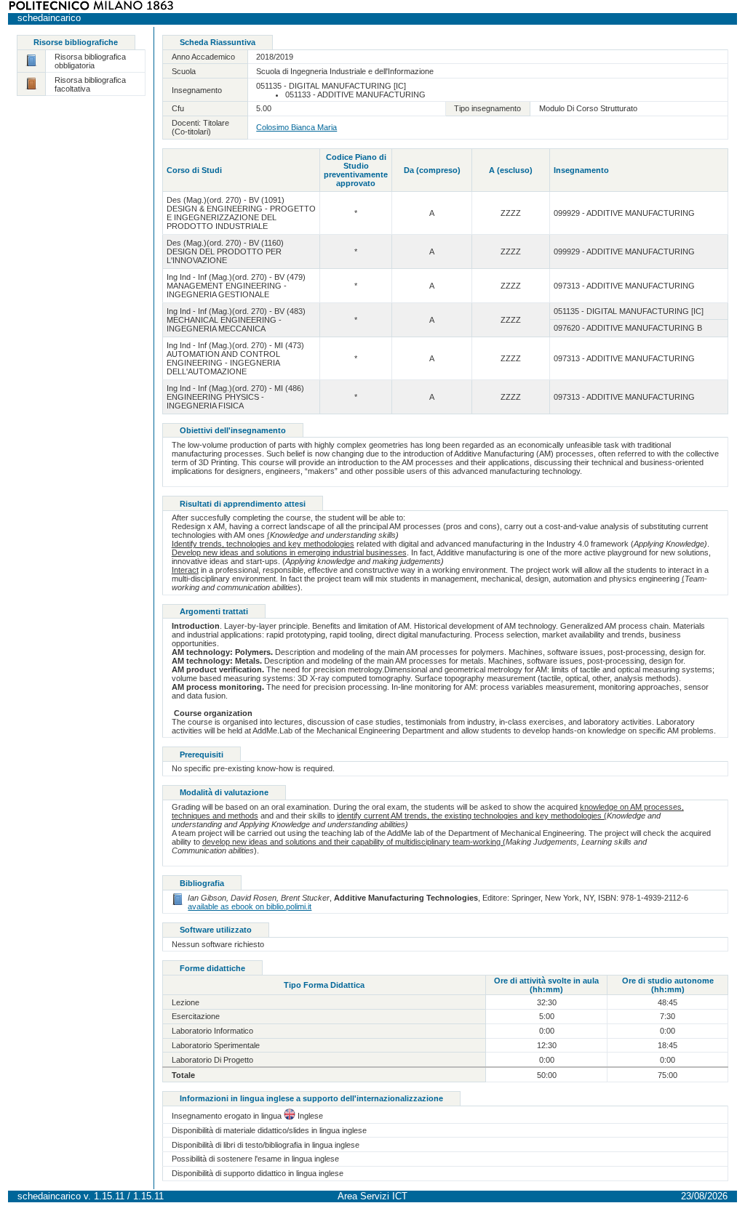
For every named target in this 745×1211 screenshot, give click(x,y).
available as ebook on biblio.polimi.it (249, 906)
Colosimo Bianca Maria (296, 127)
